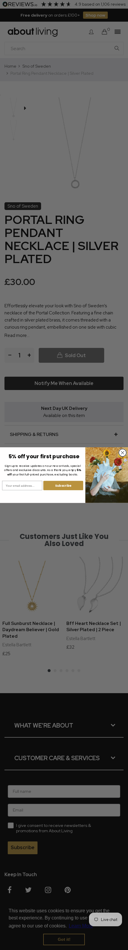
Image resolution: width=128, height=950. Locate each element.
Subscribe (63, 485)
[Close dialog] (122, 452)
